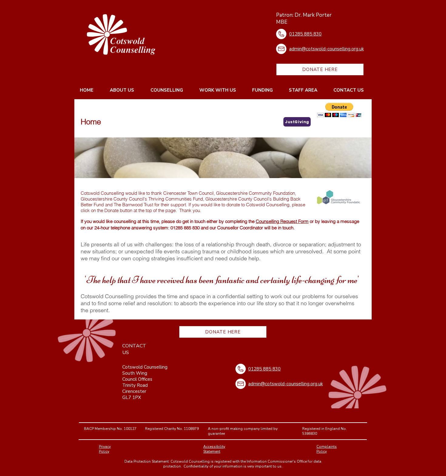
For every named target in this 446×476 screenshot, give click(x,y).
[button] (339, 110)
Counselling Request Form (282, 221)
